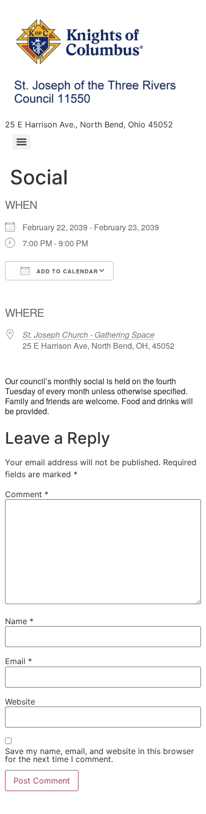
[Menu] (21, 141)
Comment (26, 494)
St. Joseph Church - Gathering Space (88, 334)
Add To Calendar (66, 271)
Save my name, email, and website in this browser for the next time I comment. (99, 755)
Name (19, 621)
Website (20, 702)
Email (18, 661)
